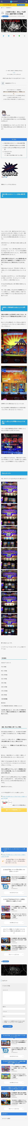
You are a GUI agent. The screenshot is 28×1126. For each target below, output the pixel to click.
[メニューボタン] (26, 1)
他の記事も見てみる (14, 892)
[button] (3, 36)
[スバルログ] (14, 1)
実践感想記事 (5, 16)
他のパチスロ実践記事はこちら (13, 809)
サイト (4, 1016)
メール (5, 1011)
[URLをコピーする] (24, 36)
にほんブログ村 (5, 856)
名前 (4, 1006)
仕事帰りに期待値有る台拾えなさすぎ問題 (14, 145)
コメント (5, 990)
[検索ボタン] (1, 1)
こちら (14, 72)
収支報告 (8, 153)
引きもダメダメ (8, 151)
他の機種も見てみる (14, 922)
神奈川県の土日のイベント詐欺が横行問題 (14, 143)
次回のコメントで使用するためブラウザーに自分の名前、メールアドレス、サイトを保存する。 (14, 1022)
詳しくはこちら (21, 4)
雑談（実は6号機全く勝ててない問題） (15, 155)
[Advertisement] (14, 54)
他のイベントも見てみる (14, 954)
